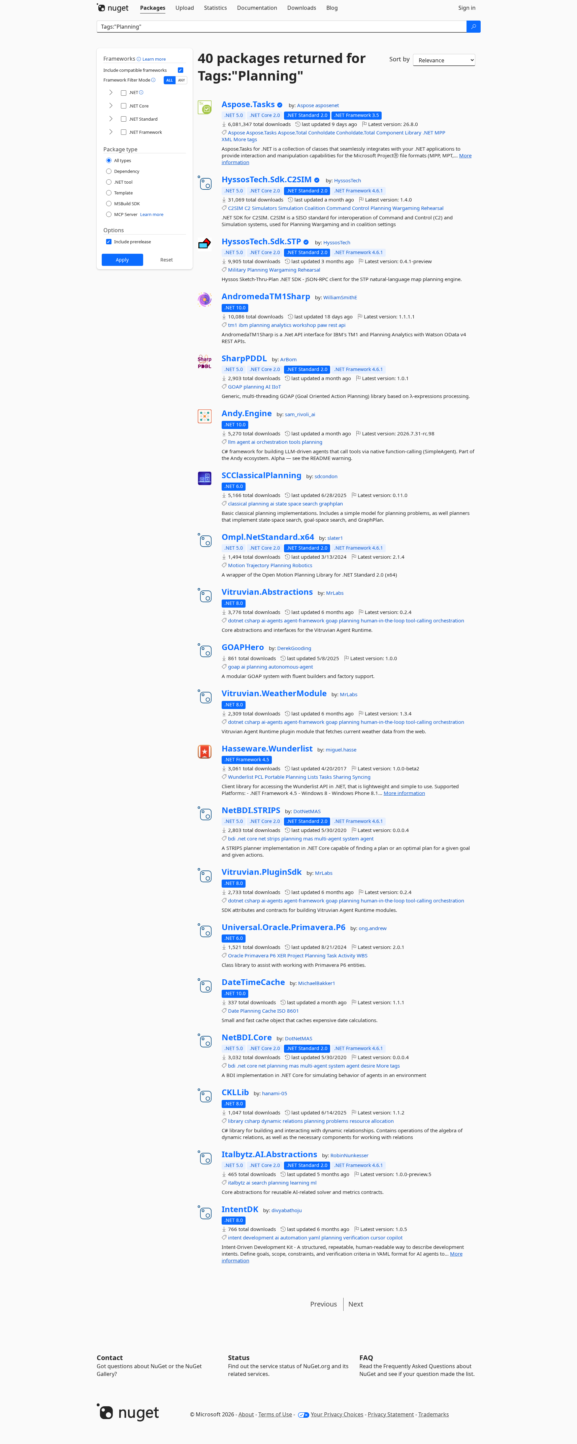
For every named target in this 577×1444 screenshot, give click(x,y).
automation (293, 1237)
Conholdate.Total (355, 132)
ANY (181, 80)
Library (413, 132)
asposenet (327, 105)
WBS (362, 955)
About (246, 1414)
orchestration (272, 441)
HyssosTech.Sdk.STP (261, 241)
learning (299, 1182)
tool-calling (419, 620)
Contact (110, 1357)
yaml (314, 1237)
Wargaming (406, 208)
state (281, 503)
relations (293, 1120)
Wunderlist (240, 776)
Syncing (361, 776)
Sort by (399, 59)
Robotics (302, 565)
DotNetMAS (307, 811)
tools (294, 441)
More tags (245, 139)
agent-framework (304, 620)
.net (241, 838)
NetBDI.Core (247, 1037)
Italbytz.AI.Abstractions (269, 1154)
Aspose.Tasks (248, 104)
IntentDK (240, 1209)
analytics (281, 324)
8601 (293, 1010)
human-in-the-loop (383, 620)
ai (253, 441)
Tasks (325, 776)
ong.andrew (373, 928)
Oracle (235, 955)
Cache (269, 1010)
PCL (259, 776)
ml (314, 1182)
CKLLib (235, 1092)
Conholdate (321, 132)
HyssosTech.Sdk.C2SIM (267, 179)
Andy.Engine (247, 413)
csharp (252, 620)
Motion (236, 565)
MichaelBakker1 (316, 983)
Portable (274, 776)
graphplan (331, 503)
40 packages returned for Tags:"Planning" (282, 66)
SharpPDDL (244, 358)
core (252, 838)
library (235, 1120)
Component (390, 132)
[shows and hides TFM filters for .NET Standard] (110, 119)
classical (237, 503)
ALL (169, 80)
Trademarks (433, 1414)
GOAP (235, 386)
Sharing (342, 776)
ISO (281, 1010)
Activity (346, 955)
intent (235, 1237)
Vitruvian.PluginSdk (262, 871)
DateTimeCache (253, 982)
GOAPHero (243, 647)
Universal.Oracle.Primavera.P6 (284, 927)
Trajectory (257, 565)
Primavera (256, 955)
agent (243, 441)
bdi (231, 838)
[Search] (474, 27)
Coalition (314, 208)
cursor (378, 1237)
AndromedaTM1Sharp (266, 296)
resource (360, 1120)
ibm (243, 324)
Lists (313, 776)
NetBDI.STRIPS (251, 810)
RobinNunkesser (349, 1155)
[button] (139, 58)
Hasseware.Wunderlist (267, 748)
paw (322, 324)
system (351, 838)
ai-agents (272, 620)
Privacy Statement (391, 1414)
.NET (428, 132)
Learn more (154, 59)
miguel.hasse (341, 749)
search (310, 503)
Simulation (290, 208)
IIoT (276, 386)
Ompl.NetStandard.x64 (268, 537)
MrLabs (335, 592)
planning (259, 324)
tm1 (232, 324)
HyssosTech (347, 180)
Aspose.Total (292, 132)
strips (273, 838)
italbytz (236, 1182)
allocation (382, 1120)
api (342, 324)
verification (356, 1237)
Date (233, 1010)
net (262, 838)
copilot (395, 1237)
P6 (273, 955)
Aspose (306, 105)
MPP (440, 132)
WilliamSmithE (340, 297)
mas (308, 838)
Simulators (264, 208)
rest (332, 324)
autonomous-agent (290, 666)
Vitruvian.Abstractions (267, 591)
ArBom (288, 359)
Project (295, 955)
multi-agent (327, 838)
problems (337, 1120)
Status (239, 1357)
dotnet (235, 620)
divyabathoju (286, 1210)
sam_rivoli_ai (300, 414)
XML (227, 139)
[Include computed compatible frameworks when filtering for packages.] (180, 70)
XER (281, 955)
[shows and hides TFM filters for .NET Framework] (110, 132)
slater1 (335, 537)
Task (332, 955)
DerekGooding (294, 648)
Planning (381, 208)
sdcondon (326, 476)
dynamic (271, 1120)
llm (231, 441)
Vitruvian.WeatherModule (274, 693)
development (258, 1237)
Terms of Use (275, 1414)
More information (404, 793)
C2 (248, 208)
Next (355, 1304)
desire (368, 1065)
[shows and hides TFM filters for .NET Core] (110, 106)
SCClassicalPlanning (261, 475)
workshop (304, 324)
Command (338, 208)
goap (332, 620)
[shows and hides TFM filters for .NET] (110, 92)
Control (360, 208)
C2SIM (235, 208)
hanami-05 (274, 1093)
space (294, 503)
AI (267, 386)
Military (237, 269)
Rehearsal (432, 208)
